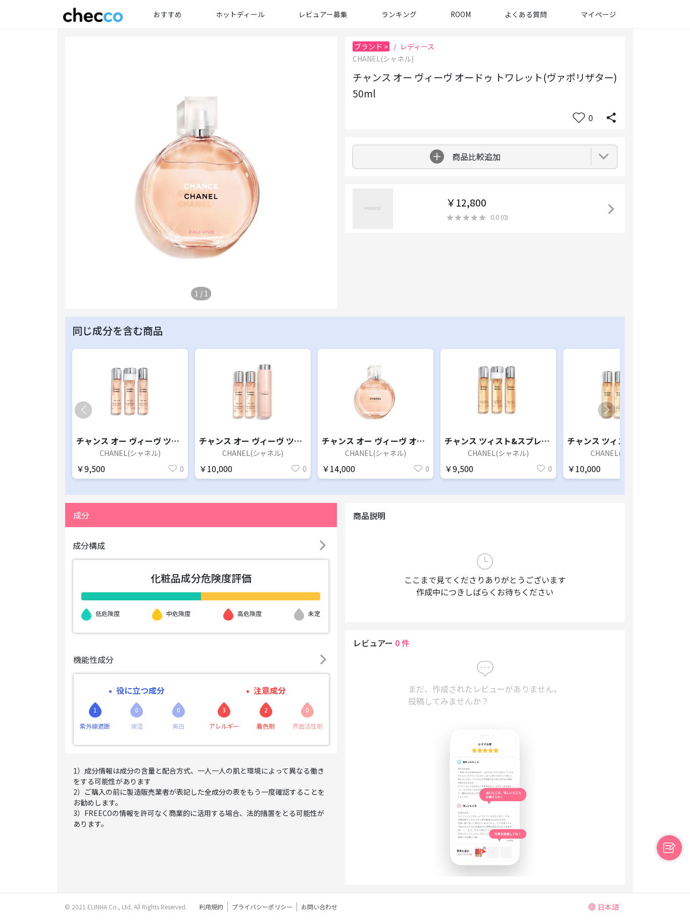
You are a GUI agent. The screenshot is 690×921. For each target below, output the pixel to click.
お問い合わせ (319, 906)
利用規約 (211, 906)
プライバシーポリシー (262, 906)
